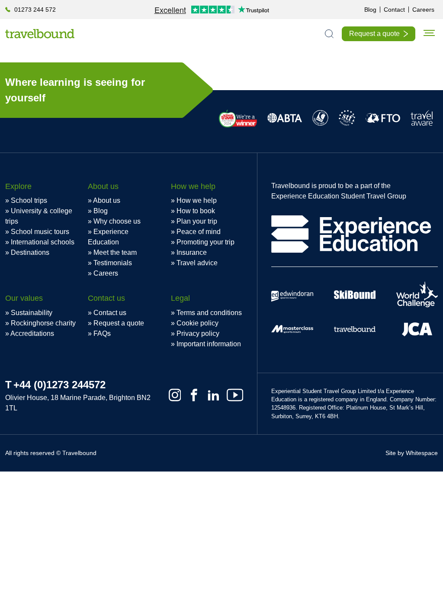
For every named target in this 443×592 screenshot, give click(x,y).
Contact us (109, 312)
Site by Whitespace (411, 452)
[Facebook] (194, 395)
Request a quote (374, 33)
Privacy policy (198, 333)
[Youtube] (235, 395)
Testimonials (112, 263)
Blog (370, 10)
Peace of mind (199, 231)
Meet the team (115, 252)
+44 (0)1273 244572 (59, 384)
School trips (29, 200)
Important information (209, 344)
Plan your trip (197, 221)
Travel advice (197, 263)
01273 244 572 (35, 10)
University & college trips (38, 216)
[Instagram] (175, 395)
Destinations (30, 252)
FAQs (102, 333)
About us (106, 200)
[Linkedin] (213, 395)
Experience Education (108, 237)
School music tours (40, 231)
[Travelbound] (39, 33)
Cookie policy (197, 323)
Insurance (192, 252)
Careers (423, 10)
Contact (394, 10)
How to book (196, 211)
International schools (42, 242)
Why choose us (117, 221)
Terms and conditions (209, 312)
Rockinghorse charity (43, 323)
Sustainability (31, 312)
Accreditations (32, 333)
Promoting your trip (205, 242)
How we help (197, 200)
